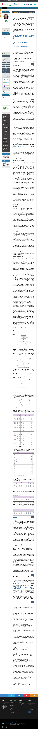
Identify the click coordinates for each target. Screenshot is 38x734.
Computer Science (5, 124)
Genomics (4, 130)
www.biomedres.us (25, 723)
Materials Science (5, 137)
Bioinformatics (5, 121)
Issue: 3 (4, 57)
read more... (24, 712)
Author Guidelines (13, 706)
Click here (6, 110)
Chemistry (4, 123)
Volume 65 (5, 62)
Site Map (11, 1)
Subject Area (13, 710)
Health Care (5, 131)
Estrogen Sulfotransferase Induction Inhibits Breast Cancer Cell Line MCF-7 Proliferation (6, 38)
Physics (4, 142)
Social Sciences (5, 144)
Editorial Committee (14, 705)
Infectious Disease (6, 134)
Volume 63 (5, 66)
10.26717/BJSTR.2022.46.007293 (20, 61)
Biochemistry (5, 146)
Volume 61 (5, 70)
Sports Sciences (5, 145)
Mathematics (5, 138)
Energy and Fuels (5, 127)
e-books (6, 154)
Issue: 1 (4, 60)
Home (12, 702)
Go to (33, 99)
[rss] (35, 4)
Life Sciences (5, 141)
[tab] (6, 56)
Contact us (12, 712)
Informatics (5, 135)
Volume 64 (5, 64)
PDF (33, 61)
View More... (6, 72)
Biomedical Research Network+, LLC (14, 722)
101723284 (17, 3)
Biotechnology (5, 120)
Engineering (5, 128)
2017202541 (17, 5)
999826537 (17, 4)
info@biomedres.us (5, 0)
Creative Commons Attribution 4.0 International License (12, 723)
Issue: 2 (4, 59)
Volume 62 (5, 68)
